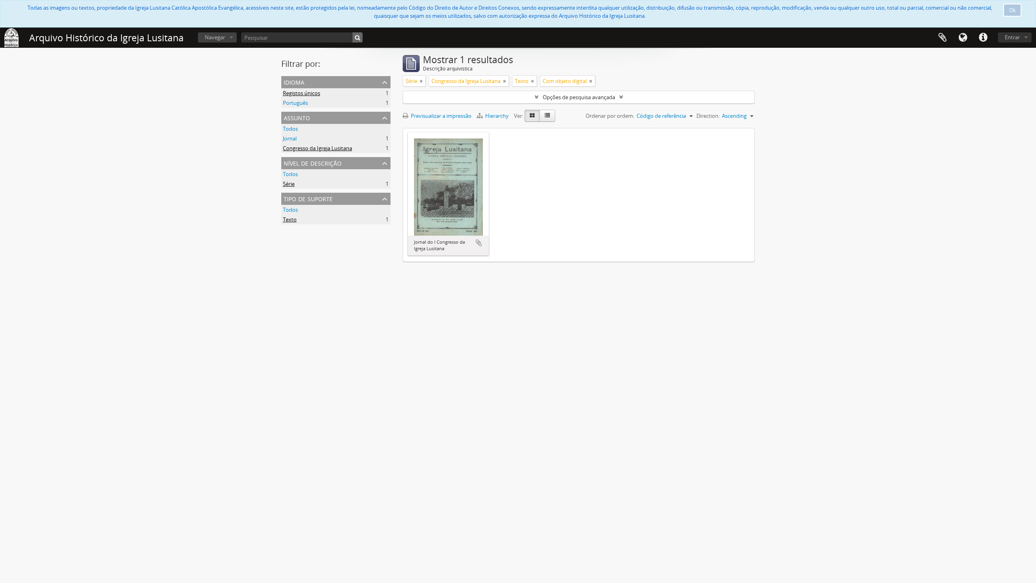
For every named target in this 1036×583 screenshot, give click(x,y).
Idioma (963, 38)
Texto (290, 219)
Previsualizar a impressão (440, 115)
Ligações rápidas (983, 38)
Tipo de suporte (308, 198)
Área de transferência (942, 38)
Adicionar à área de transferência (479, 243)
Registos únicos (301, 93)
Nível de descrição (313, 162)
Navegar (215, 37)
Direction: (708, 115)
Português (295, 102)
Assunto (297, 117)
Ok (1012, 10)
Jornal (290, 138)
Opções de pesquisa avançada (579, 97)
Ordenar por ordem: (610, 115)
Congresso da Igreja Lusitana (317, 148)
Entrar (1012, 37)
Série (289, 183)
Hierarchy (497, 115)
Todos (290, 128)
